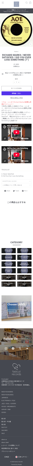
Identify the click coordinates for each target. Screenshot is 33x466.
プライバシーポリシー (8, 451)
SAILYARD (21, 311)
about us (4, 439)
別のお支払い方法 (16, 98)
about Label (5, 442)
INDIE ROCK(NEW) (7, 392)
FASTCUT (11, 311)
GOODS (3, 412)
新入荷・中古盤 (6, 421)
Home (16, 51)
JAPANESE (4, 397)
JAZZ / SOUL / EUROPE (8, 403)
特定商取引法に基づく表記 (9, 448)
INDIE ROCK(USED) (7, 395)
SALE (3, 433)
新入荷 (3, 418)
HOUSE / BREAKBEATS (8, 406)
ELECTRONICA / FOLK (8, 400)
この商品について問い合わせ (12, 185)
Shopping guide (10, 181)
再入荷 (3, 424)
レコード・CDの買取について (10, 445)
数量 (16, 79)
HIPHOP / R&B (5, 409)
